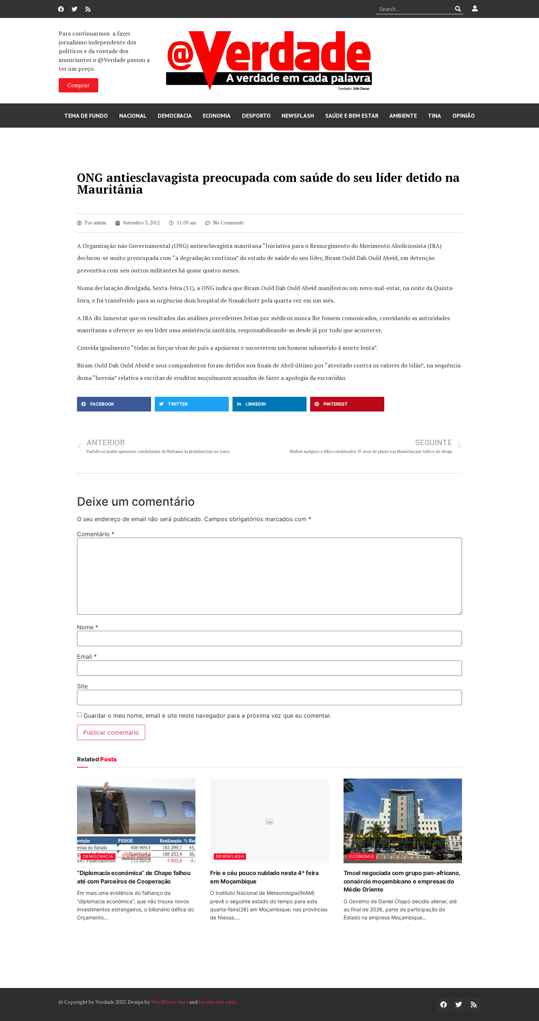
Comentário (95, 534)
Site (82, 686)
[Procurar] (458, 9)
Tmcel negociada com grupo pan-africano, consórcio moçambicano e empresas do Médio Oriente (402, 881)
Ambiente (403, 115)
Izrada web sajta (217, 1001)
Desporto (256, 115)
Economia (217, 115)
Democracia (175, 115)
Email (87, 656)
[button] (114, 404)
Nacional (133, 115)
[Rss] (88, 9)
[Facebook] (61, 9)
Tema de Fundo (86, 115)
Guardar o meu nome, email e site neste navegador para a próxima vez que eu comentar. (207, 715)
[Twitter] (74, 9)
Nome (87, 627)
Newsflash (298, 115)
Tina (434, 115)
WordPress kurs (169, 1001)
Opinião (463, 115)
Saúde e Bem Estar (351, 115)
